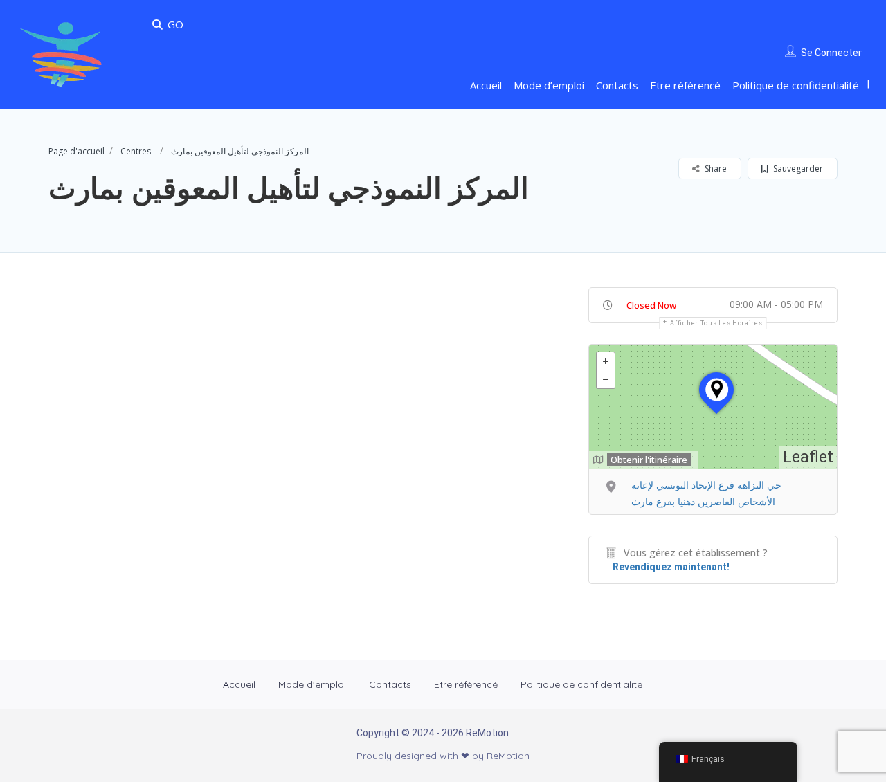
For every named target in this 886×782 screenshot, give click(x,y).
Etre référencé (685, 85)
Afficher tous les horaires (716, 323)
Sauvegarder (797, 168)
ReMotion (508, 755)
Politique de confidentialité (795, 85)
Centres (135, 151)
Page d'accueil (76, 151)
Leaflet (808, 457)
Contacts (617, 85)
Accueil (486, 85)
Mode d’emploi (549, 85)
